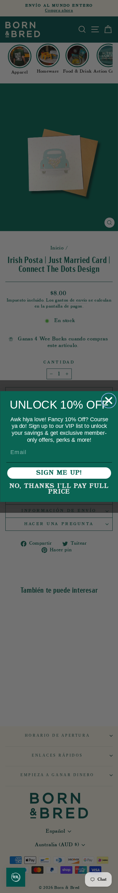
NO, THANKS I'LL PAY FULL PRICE (59, 489)
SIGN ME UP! (59, 473)
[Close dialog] (109, 400)
